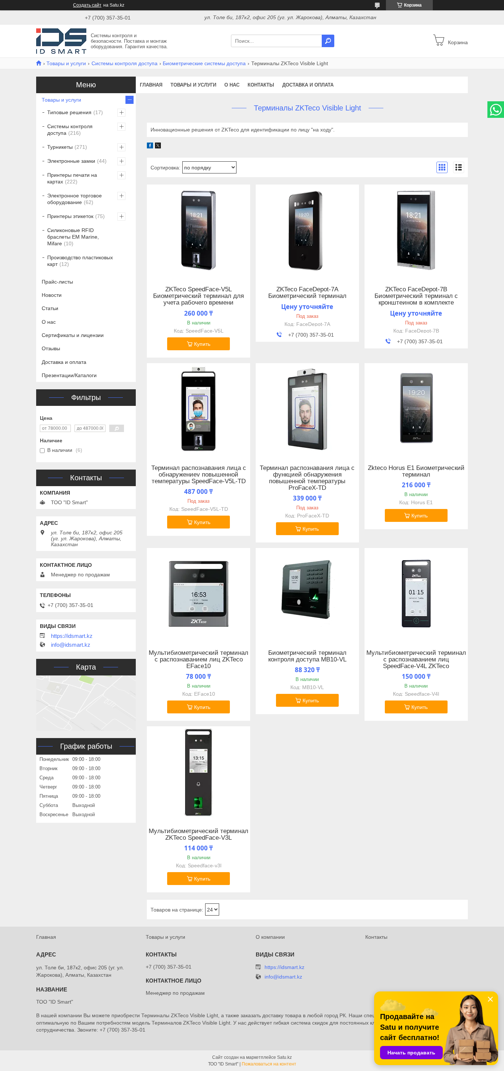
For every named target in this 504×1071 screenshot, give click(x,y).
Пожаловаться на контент (269, 1064)
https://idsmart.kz (72, 636)
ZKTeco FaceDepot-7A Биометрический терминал (307, 292)
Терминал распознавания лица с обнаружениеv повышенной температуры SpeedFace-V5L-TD (198, 475)
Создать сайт (87, 5)
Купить (202, 344)
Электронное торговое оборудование (74, 199)
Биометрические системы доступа (204, 63)
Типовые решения (69, 112)
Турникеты (60, 147)
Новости (52, 295)
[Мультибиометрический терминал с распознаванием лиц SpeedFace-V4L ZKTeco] (416, 594)
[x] (158, 147)
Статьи (50, 308)
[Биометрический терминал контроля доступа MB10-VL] (307, 594)
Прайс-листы (57, 282)
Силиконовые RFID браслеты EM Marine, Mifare (73, 236)
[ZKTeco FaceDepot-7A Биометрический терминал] (307, 231)
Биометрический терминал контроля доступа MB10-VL (307, 656)
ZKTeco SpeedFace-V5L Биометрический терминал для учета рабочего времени (198, 296)
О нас (231, 85)
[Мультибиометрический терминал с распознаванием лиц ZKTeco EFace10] (198, 594)
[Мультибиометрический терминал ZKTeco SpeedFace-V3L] (198, 772)
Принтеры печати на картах (72, 178)
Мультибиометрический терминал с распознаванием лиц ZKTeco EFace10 (198, 660)
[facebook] (150, 147)
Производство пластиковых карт (80, 260)
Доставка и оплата (308, 85)
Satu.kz (284, 1057)
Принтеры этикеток (70, 216)
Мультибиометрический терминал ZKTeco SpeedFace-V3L (198, 834)
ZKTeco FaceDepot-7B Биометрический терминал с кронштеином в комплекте (416, 296)
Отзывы (51, 348)
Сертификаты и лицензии (73, 335)
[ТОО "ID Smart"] (61, 40)
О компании (270, 937)
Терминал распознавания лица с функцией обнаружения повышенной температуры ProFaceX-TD (307, 478)
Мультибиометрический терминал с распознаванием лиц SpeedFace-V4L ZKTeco (416, 660)
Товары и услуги (66, 63)
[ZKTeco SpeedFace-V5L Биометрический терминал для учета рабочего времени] (198, 231)
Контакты (261, 85)
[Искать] (328, 41)
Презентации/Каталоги (69, 375)
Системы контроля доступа (125, 63)
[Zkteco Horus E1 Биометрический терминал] (416, 409)
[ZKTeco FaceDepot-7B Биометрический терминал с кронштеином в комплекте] (416, 231)
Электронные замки (71, 161)
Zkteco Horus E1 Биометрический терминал (416, 471)
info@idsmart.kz (70, 645)
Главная (151, 85)
